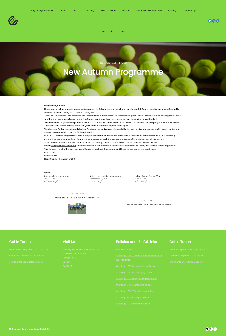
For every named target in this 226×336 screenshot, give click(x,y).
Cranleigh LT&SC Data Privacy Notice (135, 291)
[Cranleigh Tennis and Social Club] (13, 20)
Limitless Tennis (124, 249)
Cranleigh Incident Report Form (132, 297)
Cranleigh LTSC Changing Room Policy (135, 266)
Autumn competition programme (105, 176)
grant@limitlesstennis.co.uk (63, 145)
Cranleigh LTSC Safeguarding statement (136, 278)
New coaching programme (56, 176)
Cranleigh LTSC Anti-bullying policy (134, 272)
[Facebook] (217, 21)
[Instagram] (214, 21)
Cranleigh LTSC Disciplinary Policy (133, 303)
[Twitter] (210, 21)
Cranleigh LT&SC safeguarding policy (135, 284)
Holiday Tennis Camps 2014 (147, 176)
